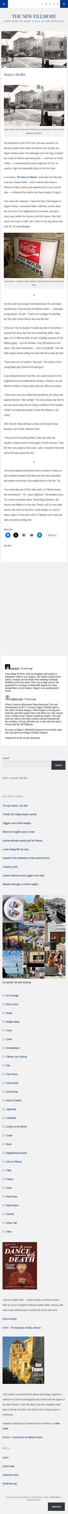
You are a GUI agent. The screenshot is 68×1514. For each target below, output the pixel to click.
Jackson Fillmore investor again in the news (23, 875)
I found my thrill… (11, 867)
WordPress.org (10, 1483)
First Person (12, 1074)
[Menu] (4, 4)
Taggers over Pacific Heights (17, 823)
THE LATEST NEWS (15, 778)
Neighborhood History (16, 1153)
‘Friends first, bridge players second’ (20, 814)
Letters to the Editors (16, 1126)
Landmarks (11, 1118)
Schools (10, 1214)
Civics (9, 1030)
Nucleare (54, 1497)
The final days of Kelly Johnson (25, 1327)
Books (9, 1013)
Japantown (11, 1109)
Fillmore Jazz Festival (16, 1056)
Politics (9, 1179)
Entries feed (8, 1466)
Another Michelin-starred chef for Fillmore (23, 840)
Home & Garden (13, 1100)
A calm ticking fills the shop (16, 849)
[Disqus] (34, 612)
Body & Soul (12, 1004)
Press (9, 1188)
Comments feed (10, 1475)
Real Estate (11, 1196)
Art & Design (12, 995)
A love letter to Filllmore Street (27, 1437)
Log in (6, 1457)
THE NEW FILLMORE (34, 16)
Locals (9, 1135)
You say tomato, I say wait (15, 805)
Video (9, 1231)
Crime (9, 1039)
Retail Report (12, 1205)
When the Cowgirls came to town (18, 831)
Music (9, 1144)
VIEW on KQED (10, 1319)
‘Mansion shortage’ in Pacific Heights (20, 884)
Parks (8, 1170)
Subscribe (56, 1506)
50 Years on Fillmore (27, 177)
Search (6, 758)
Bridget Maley (13, 1021)
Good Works (12, 1091)
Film (8, 1065)
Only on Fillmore (14, 1161)
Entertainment (13, 1048)
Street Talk (11, 1223)
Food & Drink (12, 1083)
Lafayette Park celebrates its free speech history (26, 858)
